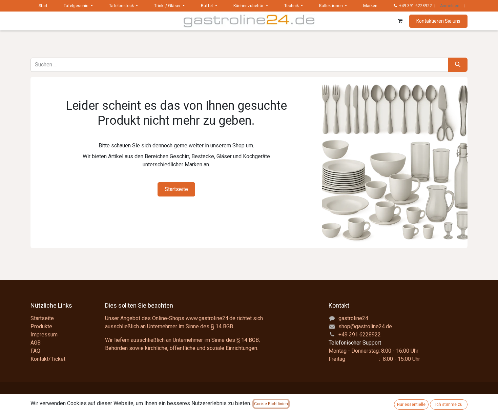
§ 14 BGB (222, 326)
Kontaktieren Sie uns (438, 21)
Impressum (44, 334)
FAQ (35, 351)
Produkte (41, 326)
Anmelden (449, 5)
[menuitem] (43, 6)
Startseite (176, 189)
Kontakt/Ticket (47, 359)
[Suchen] (458, 65)
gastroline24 (353, 318)
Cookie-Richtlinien (271, 403)
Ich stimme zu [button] (448, 404)
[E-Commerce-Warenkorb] (400, 21)
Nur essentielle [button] (411, 404)
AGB (35, 342)
